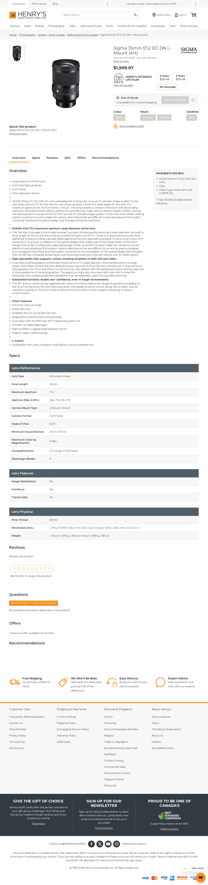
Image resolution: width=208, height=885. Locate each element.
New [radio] (191, 117)
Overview (19, 158)
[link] (14, 683)
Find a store (134, 3)
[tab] (17, 53)
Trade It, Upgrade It (116, 741)
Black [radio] (119, 117)
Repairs (108, 735)
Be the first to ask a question (34, 603)
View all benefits (123, 85)
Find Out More (104, 828)
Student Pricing (114, 760)
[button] (107, 4)
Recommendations (105, 158)
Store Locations (161, 716)
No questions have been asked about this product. (40, 610)
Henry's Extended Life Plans (121, 729)
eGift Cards (63, 741)
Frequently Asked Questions (26, 716)
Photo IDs (110, 785)
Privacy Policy (17, 735)
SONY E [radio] (164, 117)
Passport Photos (114, 779)
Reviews (52, 158)
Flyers (155, 723)
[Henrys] (28, 15)
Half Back (110, 754)
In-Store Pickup (66, 716)
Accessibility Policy (163, 748)
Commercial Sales (115, 766)
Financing (110, 723)
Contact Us (16, 723)
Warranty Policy (66, 735)
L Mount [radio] (148, 117)
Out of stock (175, 100)
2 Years (180, 78)
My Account (16, 748)
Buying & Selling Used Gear (121, 748)
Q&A (67, 158)
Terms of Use (17, 741)
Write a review (121, 61)
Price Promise (17, 729)
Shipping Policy (66, 723)
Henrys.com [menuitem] (18, 3)
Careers (156, 741)
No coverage (168, 86)
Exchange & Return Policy (73, 729)
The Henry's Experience (166, 729)
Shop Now (38, 823)
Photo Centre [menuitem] (39, 3)
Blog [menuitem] (55, 3)
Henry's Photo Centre (117, 773)
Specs (36, 158)
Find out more (18, 133)
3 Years (164, 78)
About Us (157, 735)
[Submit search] (135, 15)
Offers (81, 158)
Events (108, 716)
